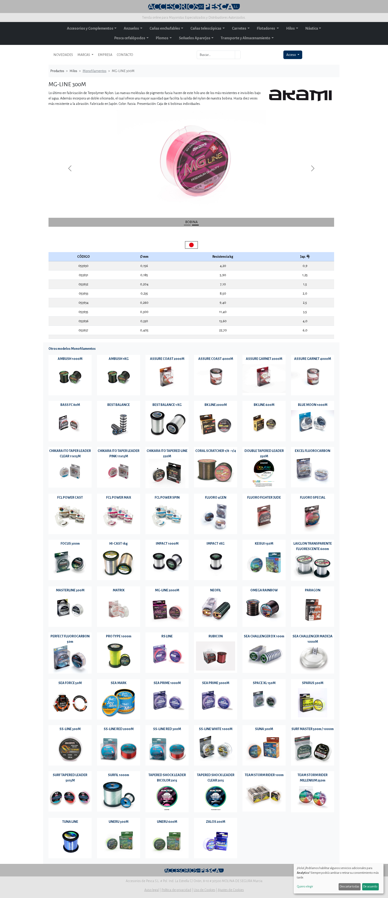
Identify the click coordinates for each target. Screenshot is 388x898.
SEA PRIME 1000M (167, 683)
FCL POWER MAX (118, 497)
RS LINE (167, 636)
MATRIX (119, 590)
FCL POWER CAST (70, 497)
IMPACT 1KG (216, 543)
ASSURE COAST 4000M (215, 359)
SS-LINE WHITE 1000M (215, 729)
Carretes (239, 28)
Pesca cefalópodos (129, 38)
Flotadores (266, 28)
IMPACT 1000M (167, 543)
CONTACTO (125, 55)
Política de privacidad (176, 890)
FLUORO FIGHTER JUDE (264, 497)
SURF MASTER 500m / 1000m (312, 729)
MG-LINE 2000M (167, 590)
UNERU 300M (118, 821)
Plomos (162, 38)
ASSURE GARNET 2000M (264, 359)
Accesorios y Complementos (90, 28)
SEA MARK (118, 683)
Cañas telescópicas (205, 28)
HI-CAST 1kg (118, 543)
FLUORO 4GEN (215, 497)
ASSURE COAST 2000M (167, 359)
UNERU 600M (167, 821)
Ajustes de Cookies (231, 890)
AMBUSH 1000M (70, 359)
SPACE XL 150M (264, 683)
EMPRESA (105, 55)
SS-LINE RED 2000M (119, 729)
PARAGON (312, 590)
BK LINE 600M (264, 405)
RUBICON (216, 636)
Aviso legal (151, 890)
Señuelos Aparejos (194, 38)
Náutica (311, 28)
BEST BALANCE (118, 405)
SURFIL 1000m (118, 775)
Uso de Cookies (204, 890)
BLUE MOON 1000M (312, 405)
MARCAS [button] (84, 55)
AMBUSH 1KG (119, 359)
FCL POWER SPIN (167, 497)
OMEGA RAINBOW (264, 590)
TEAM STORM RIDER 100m (264, 775)
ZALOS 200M (215, 821)
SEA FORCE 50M (70, 683)
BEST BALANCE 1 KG (167, 405)
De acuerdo (370, 886)
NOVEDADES (63, 55)
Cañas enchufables (165, 28)
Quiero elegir (305, 886)
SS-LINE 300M (70, 729)
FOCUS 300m (70, 543)
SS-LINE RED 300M (167, 729)
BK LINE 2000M (216, 405)
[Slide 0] (187, 225)
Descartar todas (349, 886)
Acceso (291, 55)
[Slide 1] (195, 225)
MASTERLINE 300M (70, 590)
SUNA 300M (264, 729)
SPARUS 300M (312, 683)
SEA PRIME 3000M (215, 683)
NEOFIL (215, 590)
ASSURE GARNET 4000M (312, 359)
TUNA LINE (70, 821)
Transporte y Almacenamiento (245, 38)
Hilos (290, 28)
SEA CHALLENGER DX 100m (264, 636)
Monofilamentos (94, 71)
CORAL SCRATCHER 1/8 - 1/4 (215, 451)
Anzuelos (131, 28)
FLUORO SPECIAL (312, 497)
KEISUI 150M (264, 543)
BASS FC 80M (70, 405)
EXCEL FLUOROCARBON (312, 451)
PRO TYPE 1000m (118, 636)
